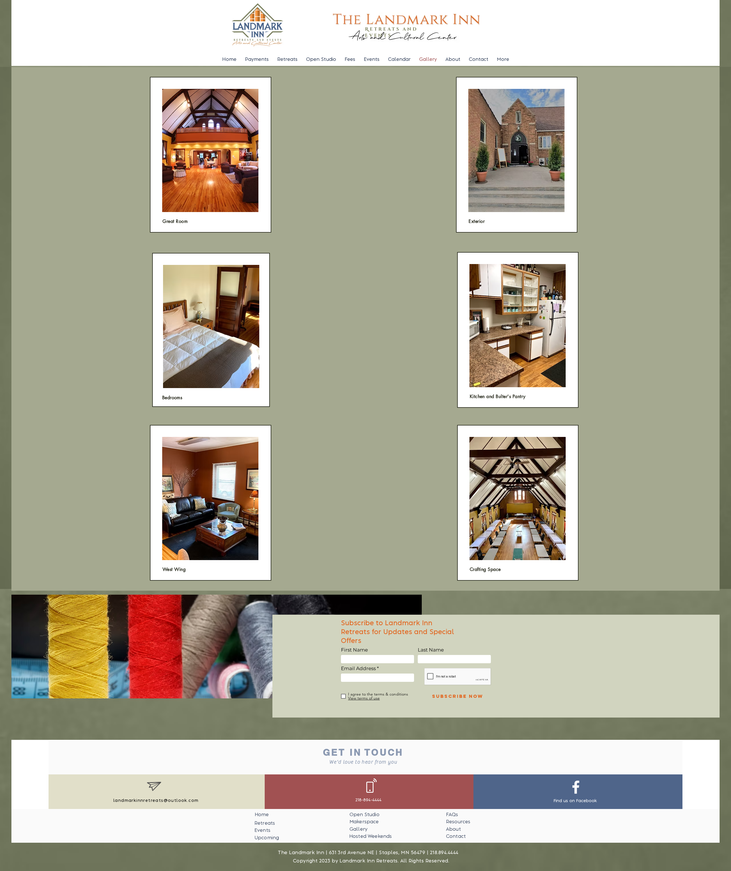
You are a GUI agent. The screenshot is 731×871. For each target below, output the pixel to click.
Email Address (358, 668)
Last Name (431, 650)
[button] (503, 59)
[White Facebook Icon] (576, 787)
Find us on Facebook (575, 801)
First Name (354, 650)
